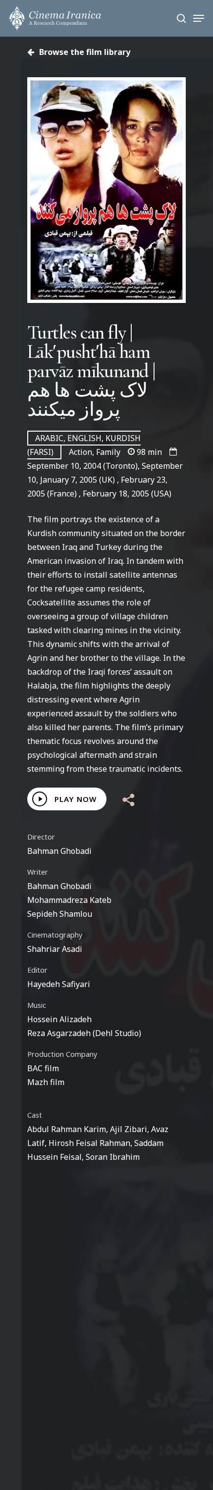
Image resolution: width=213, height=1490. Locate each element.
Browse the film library (83, 52)
